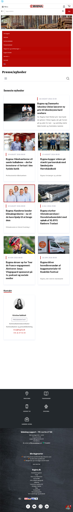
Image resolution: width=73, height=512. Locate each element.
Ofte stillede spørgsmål (36, 480)
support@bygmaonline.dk (36, 439)
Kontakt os (36, 441)
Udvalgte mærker (36, 486)
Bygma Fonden (8, 52)
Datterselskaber (8, 41)
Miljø (36, 488)
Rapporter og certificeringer (11, 49)
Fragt (36, 475)
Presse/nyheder (8, 45)
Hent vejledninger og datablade (36, 494)
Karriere (6, 56)
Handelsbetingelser (36, 473)
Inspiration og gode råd (36, 484)
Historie (6, 37)
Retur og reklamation (36, 476)
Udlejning (36, 482)
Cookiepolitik (36, 490)
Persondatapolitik (36, 492)
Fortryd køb (36, 478)
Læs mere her (36, 464)
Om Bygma (7, 33)
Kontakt (6, 60)
